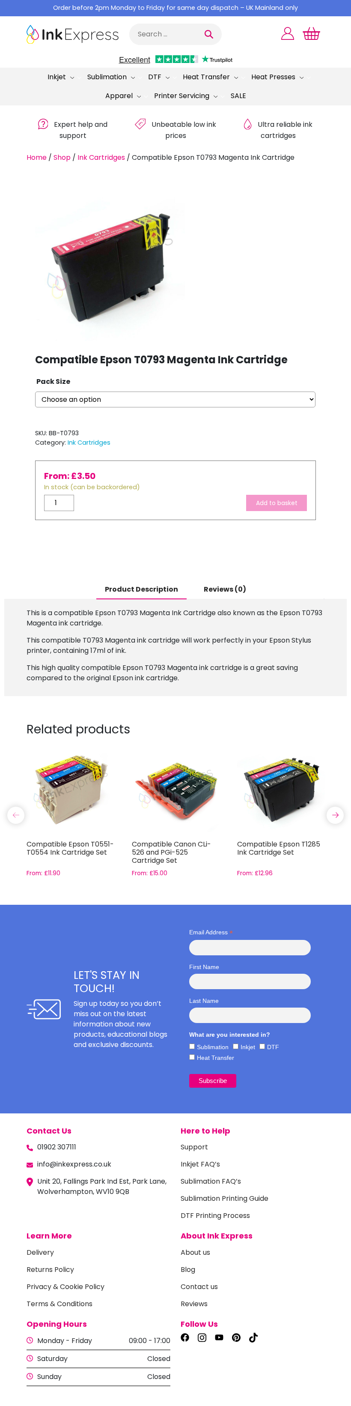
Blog (188, 1269)
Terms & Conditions (59, 1304)
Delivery (40, 1252)
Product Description (141, 589)
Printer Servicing (181, 96)
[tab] (141, 589)
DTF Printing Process (215, 1216)
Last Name (204, 1000)
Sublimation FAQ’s (211, 1181)
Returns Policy (50, 1269)
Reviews (194, 1304)
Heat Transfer (206, 77)
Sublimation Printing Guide (224, 1198)
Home (37, 157)
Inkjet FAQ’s (200, 1164)
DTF (154, 77)
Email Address (211, 932)
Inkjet (57, 77)
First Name (204, 966)
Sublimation (107, 77)
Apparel (119, 96)
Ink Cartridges (101, 157)
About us (195, 1252)
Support (194, 1147)
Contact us (199, 1287)
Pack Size (53, 381)
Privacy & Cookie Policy (65, 1287)
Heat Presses (273, 77)
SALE (238, 96)
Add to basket (276, 503)
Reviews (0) (225, 589)
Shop (62, 157)
